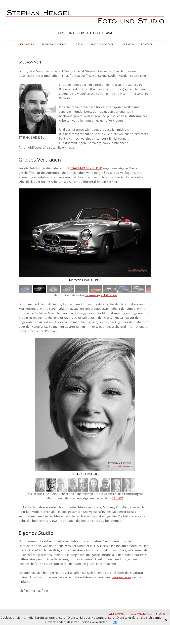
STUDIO (78, 44)
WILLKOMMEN (26, 44)
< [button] (19, 236)
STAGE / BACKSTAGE (101, 44)
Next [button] (150, 289)
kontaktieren (121, 577)
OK (115, 622)
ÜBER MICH (127, 44)
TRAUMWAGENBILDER (54, 44)
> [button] (150, 236)
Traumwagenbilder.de (101, 295)
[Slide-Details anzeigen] (85, 232)
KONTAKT (146, 44)
